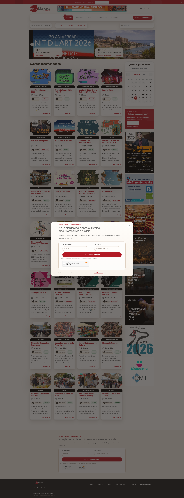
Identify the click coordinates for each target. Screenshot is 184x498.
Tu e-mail (98, 245)
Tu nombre (66, 245)
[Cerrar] (129, 226)
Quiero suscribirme (92, 255)
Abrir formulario (98, 273)
